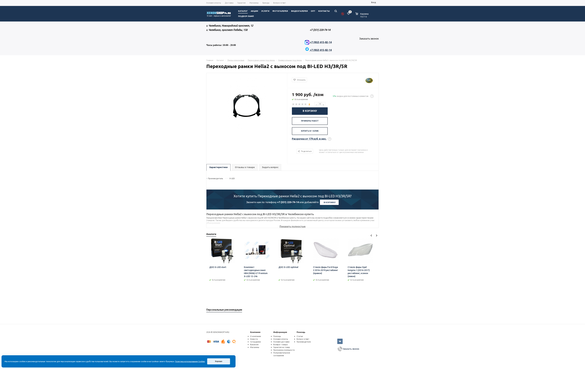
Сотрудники (255, 342)
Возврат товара (280, 345)
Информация (280, 332)
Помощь (301, 332)
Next (376, 235)
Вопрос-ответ (303, 339)
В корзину (310, 110)
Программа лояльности (284, 350)
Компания (255, 332)
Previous (371, 235)
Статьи (300, 336)
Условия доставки (281, 342)
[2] (296, 104)
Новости (254, 339)
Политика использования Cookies (190, 361)
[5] (305, 104)
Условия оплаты (280, 339)
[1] (293, 104)
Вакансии (254, 345)
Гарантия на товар (281, 347)
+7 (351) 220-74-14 (288, 202)
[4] (302, 104)
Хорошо (218, 361)
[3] (299, 104)
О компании (255, 336)
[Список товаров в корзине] (362, 16)
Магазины (254, 347)
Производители (304, 342)
